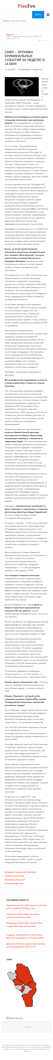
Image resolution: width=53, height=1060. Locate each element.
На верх (27, 1027)
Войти (38, 15)
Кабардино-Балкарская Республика (20, 872)
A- (45, 40)
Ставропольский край (14, 876)
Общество (10, 34)
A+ (39, 40)
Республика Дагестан (14, 883)
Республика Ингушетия (15, 880)
